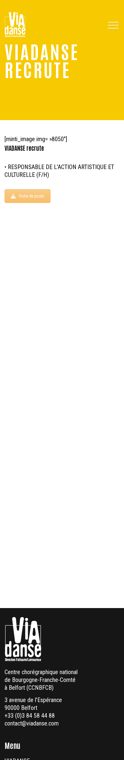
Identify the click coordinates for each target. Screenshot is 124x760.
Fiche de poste (31, 196)
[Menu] (112, 25)
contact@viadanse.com (32, 723)
